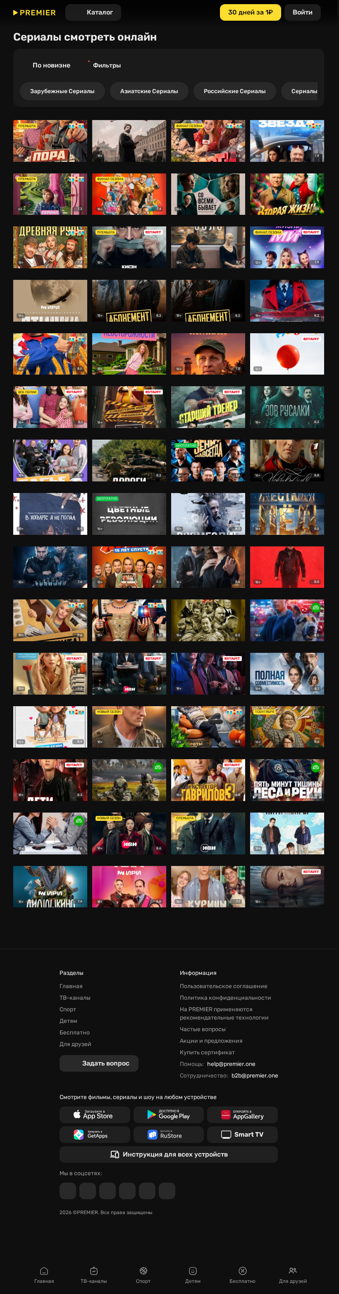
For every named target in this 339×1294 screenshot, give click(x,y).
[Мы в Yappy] (167, 1191)
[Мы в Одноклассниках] (107, 1191)
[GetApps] (95, 1134)
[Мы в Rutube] (147, 1191)
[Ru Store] (169, 1134)
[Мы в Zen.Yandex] (127, 1191)
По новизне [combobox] (51, 65)
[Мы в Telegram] (68, 1191)
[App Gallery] (242, 1114)
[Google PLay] (169, 1114)
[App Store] (95, 1114)
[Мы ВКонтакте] (87, 1191)
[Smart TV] (242, 1134)
